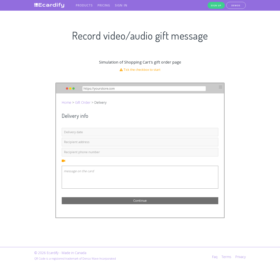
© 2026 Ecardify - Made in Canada (60, 252)
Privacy (240, 256)
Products (84, 5)
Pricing (104, 5)
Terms (226, 256)
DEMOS (236, 5)
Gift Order (82, 102)
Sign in (121, 5)
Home (66, 102)
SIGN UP (216, 5)
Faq (215, 256)
